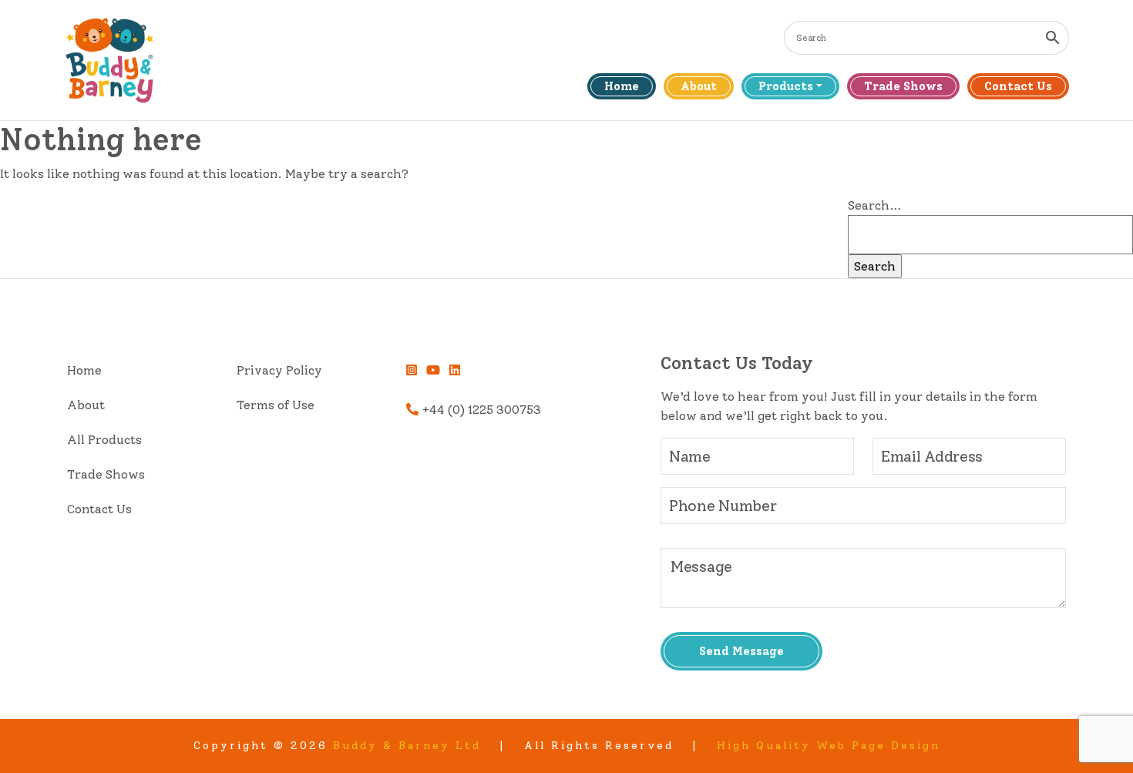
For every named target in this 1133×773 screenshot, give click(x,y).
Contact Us (1018, 86)
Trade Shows (903, 86)
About (699, 86)
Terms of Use (275, 405)
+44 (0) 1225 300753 (480, 409)
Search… (875, 205)
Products (785, 86)
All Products (104, 439)
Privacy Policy (279, 370)
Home (621, 86)
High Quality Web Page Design (828, 745)
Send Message (741, 651)
